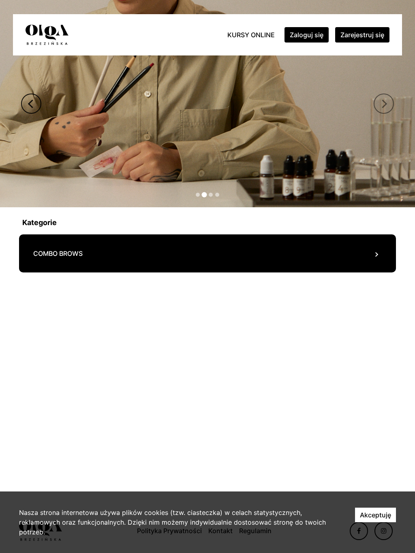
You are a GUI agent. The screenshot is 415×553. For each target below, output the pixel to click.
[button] (31, 103)
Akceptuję (375, 515)
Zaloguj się (306, 35)
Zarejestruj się (362, 35)
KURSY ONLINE (251, 35)
